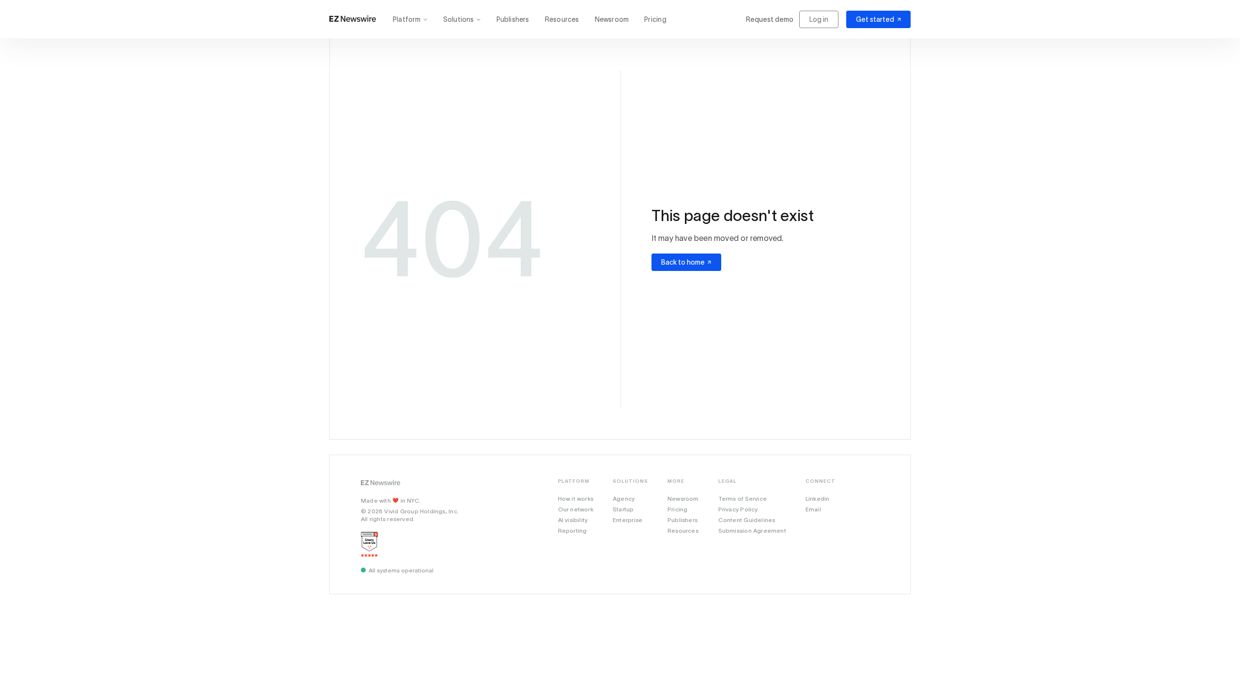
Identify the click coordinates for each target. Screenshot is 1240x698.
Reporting (572, 530)
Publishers (512, 19)
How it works (576, 498)
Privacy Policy (738, 509)
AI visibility (573, 520)
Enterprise (627, 520)
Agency (624, 498)
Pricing (655, 19)
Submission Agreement (752, 530)
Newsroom (612, 19)
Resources (562, 19)
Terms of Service (742, 498)
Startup (623, 509)
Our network (575, 509)
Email (813, 509)
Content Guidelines (746, 520)
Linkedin (818, 498)
